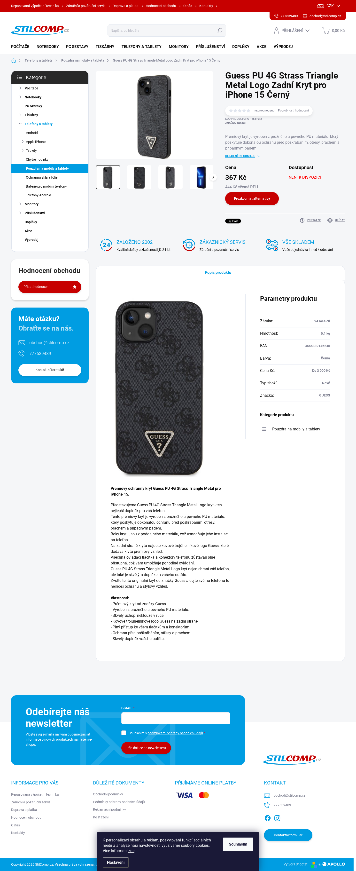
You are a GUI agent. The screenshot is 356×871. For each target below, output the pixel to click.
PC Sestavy (33, 106)
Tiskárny (31, 115)
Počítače (31, 88)
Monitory (32, 204)
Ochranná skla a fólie (41, 177)
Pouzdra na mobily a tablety (47, 168)
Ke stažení (100, 817)
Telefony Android (38, 195)
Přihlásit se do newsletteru (146, 748)
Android (32, 133)
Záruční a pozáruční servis (85, 6)
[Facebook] (267, 817)
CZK (330, 6)
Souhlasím (238, 844)
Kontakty (206, 6)
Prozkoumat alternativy (252, 198)
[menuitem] (22, 47)
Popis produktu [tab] (218, 272)
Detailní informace (240, 156)
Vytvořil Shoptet (296, 864)
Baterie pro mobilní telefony (46, 186)
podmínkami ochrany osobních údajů (175, 733)
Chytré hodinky (37, 159)
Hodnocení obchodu (161, 6)
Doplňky (31, 222)
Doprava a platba (126, 6)
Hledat (220, 30)
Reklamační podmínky (109, 809)
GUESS (324, 395)
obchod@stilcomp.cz (49, 342)
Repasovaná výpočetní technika (35, 6)
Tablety (31, 150)
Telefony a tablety (39, 124)
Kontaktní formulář (50, 370)
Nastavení (115, 862)
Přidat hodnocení (36, 287)
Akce (28, 231)
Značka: (235, 123)
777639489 (40, 353)
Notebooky (33, 97)
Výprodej (32, 240)
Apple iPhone (36, 142)
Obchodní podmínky (108, 794)
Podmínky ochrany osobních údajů (119, 802)
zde (131, 850)
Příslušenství (35, 213)
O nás (187, 6)
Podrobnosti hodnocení (293, 110)
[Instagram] (277, 817)
